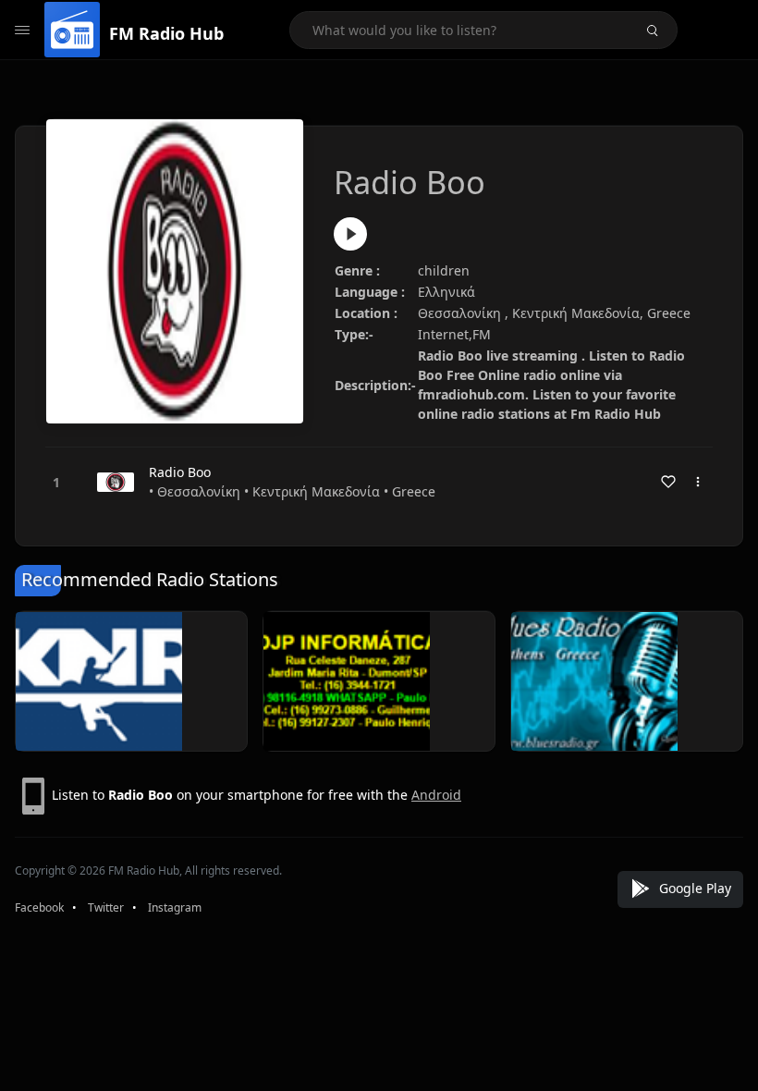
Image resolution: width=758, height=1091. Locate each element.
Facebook (39, 907)
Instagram (175, 907)
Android (436, 794)
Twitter (106, 907)
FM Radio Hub (166, 33)
